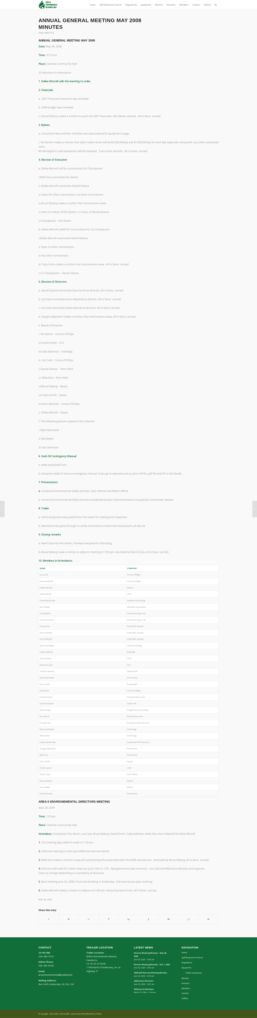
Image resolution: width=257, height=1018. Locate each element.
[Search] (215, 5)
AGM (41, 33)
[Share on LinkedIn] (128, 919)
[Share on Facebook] (49, 919)
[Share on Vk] (168, 919)
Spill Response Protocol (192, 957)
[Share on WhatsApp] (88, 919)
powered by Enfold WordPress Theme (86, 1014)
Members (186, 988)
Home (184, 952)
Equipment (186, 967)
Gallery (185, 998)
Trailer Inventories (193, 972)
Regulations (187, 962)
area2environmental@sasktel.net (55, 974)
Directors (186, 983)
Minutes (49, 33)
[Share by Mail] (208, 919)
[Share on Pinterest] (109, 919)
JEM (68, 1014)
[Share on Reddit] (188, 919)
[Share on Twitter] (69, 919)
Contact (185, 993)
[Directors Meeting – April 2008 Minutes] (2, 509)
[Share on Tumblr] (148, 919)
